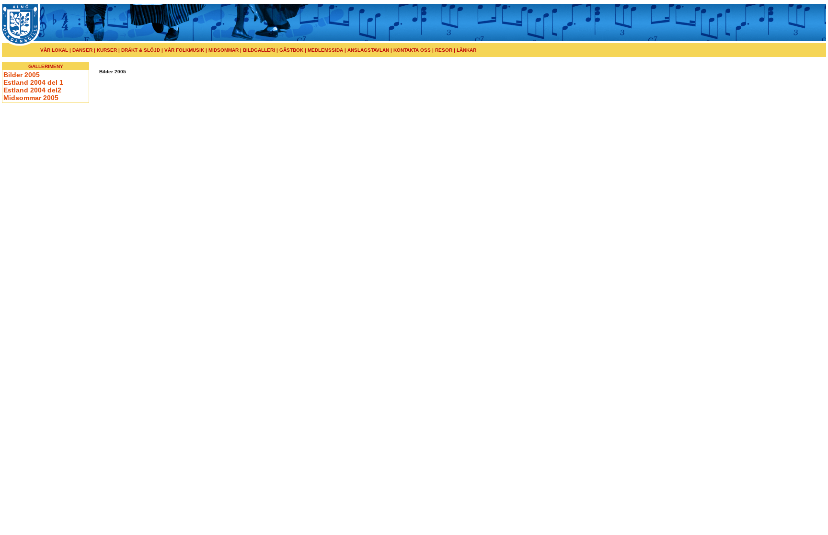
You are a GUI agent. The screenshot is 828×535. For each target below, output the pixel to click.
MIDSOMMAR (223, 50)
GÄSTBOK (291, 50)
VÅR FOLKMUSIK (184, 50)
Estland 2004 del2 (32, 90)
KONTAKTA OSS (412, 50)
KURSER (107, 50)
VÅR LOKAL (54, 50)
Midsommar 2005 (30, 98)
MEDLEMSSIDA (325, 50)
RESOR (443, 50)
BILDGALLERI (259, 50)
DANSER (81, 50)
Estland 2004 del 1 (33, 82)
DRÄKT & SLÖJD (141, 50)
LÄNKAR (466, 50)
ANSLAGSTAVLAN (368, 50)
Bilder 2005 (21, 75)
